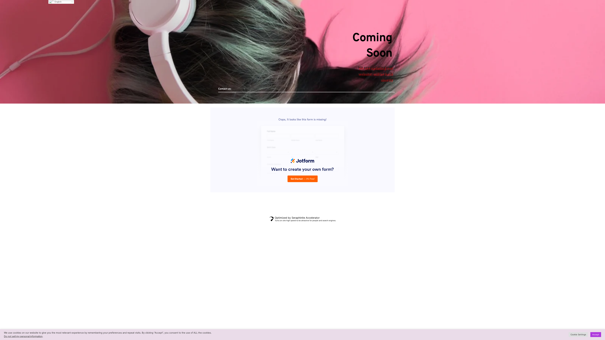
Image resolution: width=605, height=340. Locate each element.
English (57, 2)
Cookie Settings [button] (578, 334)
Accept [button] (595, 334)
